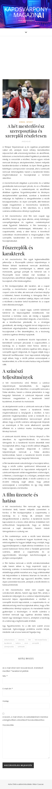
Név (5, 676)
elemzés (21, 640)
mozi (26, 643)
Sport (30, 122)
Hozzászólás (8, 725)
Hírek (22, 122)
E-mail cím (8, 688)
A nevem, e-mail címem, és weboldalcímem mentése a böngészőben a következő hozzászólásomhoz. (25, 718)
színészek (21, 647)
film (29, 640)
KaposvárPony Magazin (26, 12)
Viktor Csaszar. (38, 784)
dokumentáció (9, 640)
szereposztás (9, 647)
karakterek (8, 643)
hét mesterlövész (41, 640)
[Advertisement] (26, 55)
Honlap (6, 701)
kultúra (18, 643)
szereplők (35, 643)
